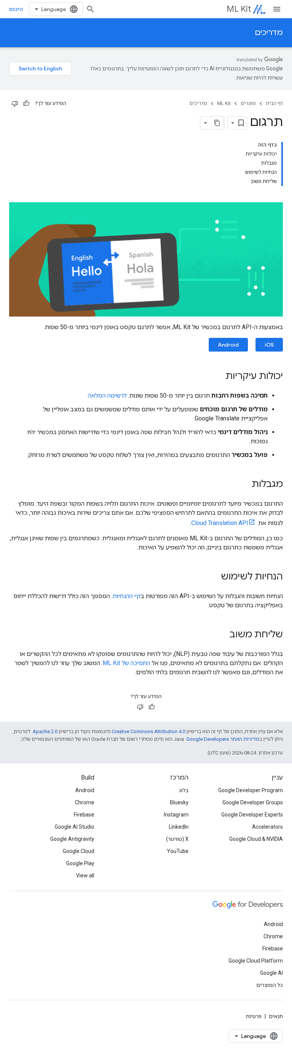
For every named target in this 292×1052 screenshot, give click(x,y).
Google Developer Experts (252, 815)
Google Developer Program (250, 790)
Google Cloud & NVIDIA (256, 839)
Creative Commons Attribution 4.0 (148, 731)
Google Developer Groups (252, 802)
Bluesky (179, 802)
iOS (269, 344)
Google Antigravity (72, 839)
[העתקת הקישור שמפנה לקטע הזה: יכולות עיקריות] (217, 376)
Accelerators (267, 827)
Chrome (84, 802)
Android (228, 344)
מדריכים (269, 32)
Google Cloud (78, 851)
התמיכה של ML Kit (126, 663)
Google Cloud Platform (256, 961)
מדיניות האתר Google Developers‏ (222, 739)
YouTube (178, 851)
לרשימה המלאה (107, 395)
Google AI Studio (74, 827)
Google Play (80, 863)
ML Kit (239, 9)
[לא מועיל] (15, 103)
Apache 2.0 (45, 731)
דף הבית (274, 103)
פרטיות (254, 1016)
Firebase (84, 815)
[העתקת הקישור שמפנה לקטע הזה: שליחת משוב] (222, 635)
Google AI (271, 973)
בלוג (184, 790)
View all (85, 875)
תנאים (276, 1016)
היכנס (16, 9)
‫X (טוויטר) (177, 839)
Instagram (176, 815)
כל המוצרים (269, 985)
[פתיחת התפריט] (276, 9)
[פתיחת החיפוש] (90, 9)
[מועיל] (26, 103)
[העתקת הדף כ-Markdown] (217, 122)
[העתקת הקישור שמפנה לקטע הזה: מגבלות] (244, 484)
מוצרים (248, 103)
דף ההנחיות (127, 596)
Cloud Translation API (219, 523)
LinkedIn (179, 827)
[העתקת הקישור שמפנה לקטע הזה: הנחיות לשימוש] (213, 577)
